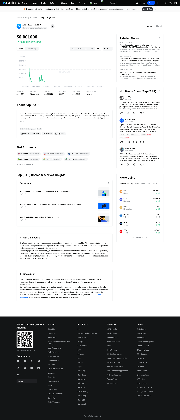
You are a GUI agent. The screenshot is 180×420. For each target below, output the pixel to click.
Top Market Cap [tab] (126, 183)
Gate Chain (52, 390)
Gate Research (143, 346)
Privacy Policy (53, 356)
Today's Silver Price (145, 391)
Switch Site (147, 9)
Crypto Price (142, 362)
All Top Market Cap (140, 237)
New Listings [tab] (140, 183)
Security (51, 377)
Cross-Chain (112, 383)
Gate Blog (141, 337)
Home (19, 17)
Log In (142, 3)
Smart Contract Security (117, 358)
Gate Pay (81, 371)
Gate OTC (82, 387)
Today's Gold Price (144, 387)
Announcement (113, 342)
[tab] (150, 26)
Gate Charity (83, 391)
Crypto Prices (31, 17)
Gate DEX (81, 400)
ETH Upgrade (142, 354)
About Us (51, 329)
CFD (79, 358)
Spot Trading (83, 337)
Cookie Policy (53, 360)
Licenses (51, 373)
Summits (51, 398)
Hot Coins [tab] (152, 183)
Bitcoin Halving (143, 350)
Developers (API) (114, 362)
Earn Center (82, 346)
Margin (80, 342)
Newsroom (52, 337)
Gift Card (81, 383)
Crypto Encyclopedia (145, 342)
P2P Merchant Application (117, 371)
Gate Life (81, 379)
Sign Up (151, 3)
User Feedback (113, 337)
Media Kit (51, 365)
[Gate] (9, 2)
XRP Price (141, 379)
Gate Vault (82, 404)
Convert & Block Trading (87, 333)
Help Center (112, 350)
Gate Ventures (54, 402)
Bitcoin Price (142, 371)
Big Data (140, 358)
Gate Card (82, 375)
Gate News (141, 333)
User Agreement (54, 348)
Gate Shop (82, 396)
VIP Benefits (112, 329)
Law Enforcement (55, 394)
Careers (51, 333)
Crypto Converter (144, 396)
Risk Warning (53, 352)
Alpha (80, 366)
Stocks (80, 362)
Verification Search (115, 366)
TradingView (112, 379)
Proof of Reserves (55, 369)
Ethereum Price (143, 375)
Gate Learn (141, 329)
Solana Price (142, 383)
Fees (109, 346)
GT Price (140, 366)
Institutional (112, 333)
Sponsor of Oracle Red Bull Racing (59, 343)
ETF (79, 350)
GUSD (50, 385)
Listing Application (114, 354)
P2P (79, 329)
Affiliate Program (114, 375)
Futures (81, 354)
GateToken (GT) (54, 381)
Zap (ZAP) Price (48, 17)
